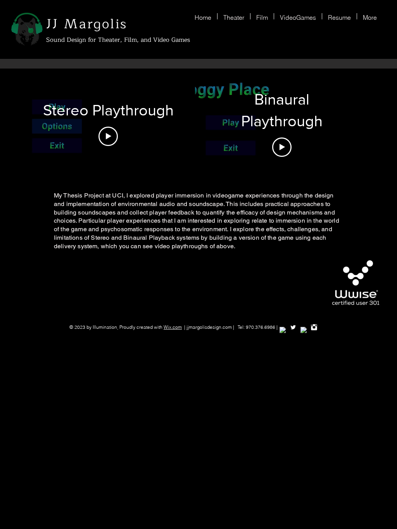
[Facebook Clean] (283, 330)
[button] (233, 16)
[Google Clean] (303, 330)
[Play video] (108, 136)
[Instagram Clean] (314, 327)
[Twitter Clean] (293, 327)
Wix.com (173, 327)
